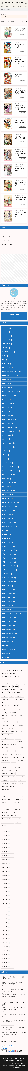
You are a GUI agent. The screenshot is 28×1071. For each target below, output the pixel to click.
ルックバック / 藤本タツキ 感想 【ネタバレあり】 (14, 1003)
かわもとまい (19, 728)
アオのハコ (21, 783)
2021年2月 (5, 934)
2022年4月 (5, 883)
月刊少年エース (8, 585)
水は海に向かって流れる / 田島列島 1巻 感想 (13, 1015)
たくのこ (18, 738)
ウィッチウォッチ (6, 796)
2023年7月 (5, 843)
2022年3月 (5, 887)
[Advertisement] (14, 268)
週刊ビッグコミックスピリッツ (12, 613)
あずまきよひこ (20, 696)
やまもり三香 (6, 773)
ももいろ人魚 (17, 767)
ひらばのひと (21, 757)
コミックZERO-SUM (9, 419)
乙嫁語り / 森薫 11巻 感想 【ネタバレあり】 (20, 153)
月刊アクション (8, 542)
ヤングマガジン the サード (10, 502)
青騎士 (5, 657)
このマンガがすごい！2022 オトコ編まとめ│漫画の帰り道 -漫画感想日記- (14, 995)
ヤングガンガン (8, 498)
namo (14, 683)
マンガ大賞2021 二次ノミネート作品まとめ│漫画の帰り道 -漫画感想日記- (14, 983)
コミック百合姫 (8, 435)
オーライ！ (11, 799)
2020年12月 (6, 942)
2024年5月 (5, 831)
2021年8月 (5, 911)
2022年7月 (5, 871)
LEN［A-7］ (20, 679)
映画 (5, 530)
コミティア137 (17, 818)
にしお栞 (5, 751)
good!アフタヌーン (9, 351)
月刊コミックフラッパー (10, 566)
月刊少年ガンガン (8, 589)
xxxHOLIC (12, 692)
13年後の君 (5, 667)
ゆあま (13, 773)
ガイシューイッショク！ (17, 805)
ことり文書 (20, 731)
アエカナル (13, 783)
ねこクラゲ (12, 751)
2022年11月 (6, 863)
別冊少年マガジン (8, 510)
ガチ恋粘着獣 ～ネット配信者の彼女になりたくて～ (14, 809)
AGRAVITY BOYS (18, 670)
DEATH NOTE (18, 676)
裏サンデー (7, 609)
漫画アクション (8, 605)
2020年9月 (5, 954)
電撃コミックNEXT (9, 649)
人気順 (7, 21)
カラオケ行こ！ (6, 802)
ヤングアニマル (8, 494)
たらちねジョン (6, 741)
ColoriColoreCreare (7, 676)
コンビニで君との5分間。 (8, 822)
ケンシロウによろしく (16, 815)
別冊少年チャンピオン (9, 506)
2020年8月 (5, 958)
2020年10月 (6, 950)
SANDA (16, 686)
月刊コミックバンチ (9, 558)
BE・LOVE (6, 328)
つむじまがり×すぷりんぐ (18, 741)
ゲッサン (6, 411)
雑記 (5, 645)
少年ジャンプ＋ (8, 514)
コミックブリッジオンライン (11, 431)
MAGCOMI (7, 363)
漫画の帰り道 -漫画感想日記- (14, 3)
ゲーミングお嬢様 (6, 818)
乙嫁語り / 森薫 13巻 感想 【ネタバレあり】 (20, 92)
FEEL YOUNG (7, 343)
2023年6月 (5, 847)
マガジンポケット (8, 474)
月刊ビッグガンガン (9, 577)
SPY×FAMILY (6, 689)
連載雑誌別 (12, 21)
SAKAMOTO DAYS (7, 686)
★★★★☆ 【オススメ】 (10, 375)
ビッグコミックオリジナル (11, 466)
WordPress (17, 1067)
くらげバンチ (7, 387)
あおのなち (5, 696)
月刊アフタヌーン (8, 546)
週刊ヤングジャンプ (9, 617)
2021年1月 (5, 938)
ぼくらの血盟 (20, 760)
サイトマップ (5, 240)
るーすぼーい (22, 780)
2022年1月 (5, 895)
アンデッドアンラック (7, 789)
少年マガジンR (7, 518)
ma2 (9, 683)
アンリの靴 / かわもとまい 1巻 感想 (20, 137)
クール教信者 (6, 815)
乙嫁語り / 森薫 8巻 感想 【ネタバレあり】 (20, 199)
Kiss (5, 359)
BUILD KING (5, 673)
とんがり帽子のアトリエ (8, 747)
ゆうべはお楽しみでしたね (8, 776)
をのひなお (5, 783)
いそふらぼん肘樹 (6, 709)
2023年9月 (5, 835)
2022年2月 (5, 891)
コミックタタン (8, 423)
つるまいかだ (6, 744)
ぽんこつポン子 (6, 763)
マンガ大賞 (7, 478)
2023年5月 (5, 851)
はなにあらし (18, 754)
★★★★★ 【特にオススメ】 (11, 371)
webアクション (8, 367)
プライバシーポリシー (7, 236)
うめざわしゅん (17, 709)
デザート (6, 451)
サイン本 (19, 822)
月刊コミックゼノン (9, 554)
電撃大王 (6, 653)
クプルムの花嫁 (6, 812)
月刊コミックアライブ (9, 550)
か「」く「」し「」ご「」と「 (9, 721)
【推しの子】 (20, 692)
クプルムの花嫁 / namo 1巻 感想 (19, 121)
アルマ (12, 786)
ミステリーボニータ (9, 482)
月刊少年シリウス (8, 593)
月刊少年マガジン (8, 597)
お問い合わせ (5, 248)
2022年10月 (6, 867)
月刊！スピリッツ (8, 601)
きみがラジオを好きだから (8, 731)
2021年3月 (5, 930)
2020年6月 (5, 966)
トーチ (5, 455)
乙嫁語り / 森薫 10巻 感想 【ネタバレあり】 (20, 168)
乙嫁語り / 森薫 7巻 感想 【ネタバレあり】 (20, 214)
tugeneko (5, 692)
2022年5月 (5, 879)
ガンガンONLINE (8, 403)
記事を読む (22, 34)
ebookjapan (5, 679)
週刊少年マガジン (8, 637)
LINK (4, 683)
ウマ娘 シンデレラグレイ (19, 796)
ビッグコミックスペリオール (11, 470)
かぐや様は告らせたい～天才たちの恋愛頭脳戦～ (13, 725)
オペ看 (4, 799)
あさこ (12, 696)
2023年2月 (5, 859)
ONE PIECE (21, 683)
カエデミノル (20, 799)
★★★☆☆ (7, 379)
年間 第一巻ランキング (10, 526)
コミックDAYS (7, 415)
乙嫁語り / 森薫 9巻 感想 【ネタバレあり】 (20, 183)
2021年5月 (5, 923)
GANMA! (6, 347)
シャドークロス (6, 825)
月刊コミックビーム (9, 562)
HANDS (13, 679)
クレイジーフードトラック (18, 812)
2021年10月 (6, 903)
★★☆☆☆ (7, 383)
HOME (3, 9)
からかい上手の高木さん (8, 728)
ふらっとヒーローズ (9, 395)
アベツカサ (5, 786)
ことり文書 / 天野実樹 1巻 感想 (20, 29)
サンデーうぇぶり (8, 443)
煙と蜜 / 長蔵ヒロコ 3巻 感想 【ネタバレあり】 (20, 46)
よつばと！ (14, 780)
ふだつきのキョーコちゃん (8, 760)
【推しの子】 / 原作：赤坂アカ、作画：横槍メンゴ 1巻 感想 (14, 977)
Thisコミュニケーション (17, 689)
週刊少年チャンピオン (9, 633)
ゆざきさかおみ (21, 776)
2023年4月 (5, 855)
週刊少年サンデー (8, 625)
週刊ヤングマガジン (9, 621)
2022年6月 (5, 875)
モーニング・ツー (8, 490)
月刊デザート (7, 573)
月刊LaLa (6, 538)
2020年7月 (5, 962)
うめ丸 (4, 712)
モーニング (7, 486)
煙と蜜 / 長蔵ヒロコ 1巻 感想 (20, 75)
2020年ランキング (7, 670)
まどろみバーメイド (7, 767)
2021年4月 (5, 927)
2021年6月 (5, 919)
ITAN (5, 355)
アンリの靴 (22, 793)
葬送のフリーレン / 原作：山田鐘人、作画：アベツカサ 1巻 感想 (14, 990)
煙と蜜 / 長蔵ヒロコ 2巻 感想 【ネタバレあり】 (20, 61)
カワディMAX (16, 802)
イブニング (7, 399)
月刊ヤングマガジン (9, 581)
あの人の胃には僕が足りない (19, 699)
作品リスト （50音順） (18, 6)
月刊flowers (7, 534)
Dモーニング (7, 340)
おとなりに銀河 (20, 715)
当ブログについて (5, 6)
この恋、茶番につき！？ (8, 738)
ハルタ (8, 9)
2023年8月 (5, 839)
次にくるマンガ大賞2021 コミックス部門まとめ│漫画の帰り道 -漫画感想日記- (14, 1033)
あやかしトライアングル (8, 702)
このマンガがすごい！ (7, 734)
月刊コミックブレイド (9, 570)
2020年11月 (6, 946)
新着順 (3, 21)
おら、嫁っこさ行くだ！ (8, 718)
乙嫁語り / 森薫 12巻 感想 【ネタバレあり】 (20, 107)
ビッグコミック (8, 462)
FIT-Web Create (21, 1065)
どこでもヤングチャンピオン (11, 391)
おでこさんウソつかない (8, 715)
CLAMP (13, 673)
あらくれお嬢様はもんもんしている (10, 705)
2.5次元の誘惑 (14, 667)
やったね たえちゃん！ (8, 770)
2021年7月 (5, 915)
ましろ (14, 763)
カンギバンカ (6, 805)
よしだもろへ (6, 780)
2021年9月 (5, 907)
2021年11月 (6, 899)
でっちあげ (14, 744)
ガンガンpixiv (7, 407)
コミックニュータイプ (9, 427)
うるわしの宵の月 (13, 712)
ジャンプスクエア (8, 447)
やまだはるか (18, 770)
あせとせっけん (6, 699)
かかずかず (21, 721)
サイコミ (6, 439)
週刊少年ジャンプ (8, 629)
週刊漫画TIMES (8, 641)
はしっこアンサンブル (7, 754)
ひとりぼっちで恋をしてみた (9, 757)
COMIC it (6, 332)
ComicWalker (7, 336)
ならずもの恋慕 (20, 747)
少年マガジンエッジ (9, 522)
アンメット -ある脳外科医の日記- (10, 793)
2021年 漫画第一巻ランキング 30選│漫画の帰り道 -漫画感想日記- (13, 1020)
